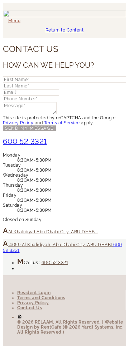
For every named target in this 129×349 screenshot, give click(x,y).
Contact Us (29, 307)
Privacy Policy (18, 122)
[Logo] (64, 15)
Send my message (29, 128)
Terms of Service (62, 122)
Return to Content (65, 30)
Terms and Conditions (41, 297)
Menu (14, 20)
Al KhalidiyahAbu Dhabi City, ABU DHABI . (53, 231)
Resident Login (34, 292)
